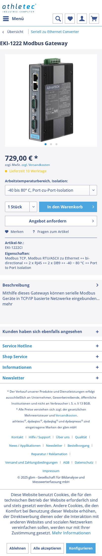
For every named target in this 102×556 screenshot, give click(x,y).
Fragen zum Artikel (52, 231)
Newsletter (54, 445)
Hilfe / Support (40, 437)
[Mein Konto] (82, 19)
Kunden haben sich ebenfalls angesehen (42, 331)
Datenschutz (84, 462)
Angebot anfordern (48, 221)
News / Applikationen (25, 445)
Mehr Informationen (71, 533)
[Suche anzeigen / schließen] (58, 19)
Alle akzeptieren (47, 548)
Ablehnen (17, 548)
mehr (7, 304)
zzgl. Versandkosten (36, 165)
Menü (18, 18)
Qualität (81, 437)
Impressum (51, 471)
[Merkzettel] (70, 19)
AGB (66, 462)
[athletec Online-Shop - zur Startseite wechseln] (19, 8)
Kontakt (17, 437)
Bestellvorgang (78, 445)
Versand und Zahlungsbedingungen (31, 462)
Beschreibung (15, 285)
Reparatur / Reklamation (49, 454)
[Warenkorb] (94, 19)
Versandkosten (66, 415)
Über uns (63, 437)
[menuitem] (13, 19)
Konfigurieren (81, 548)
